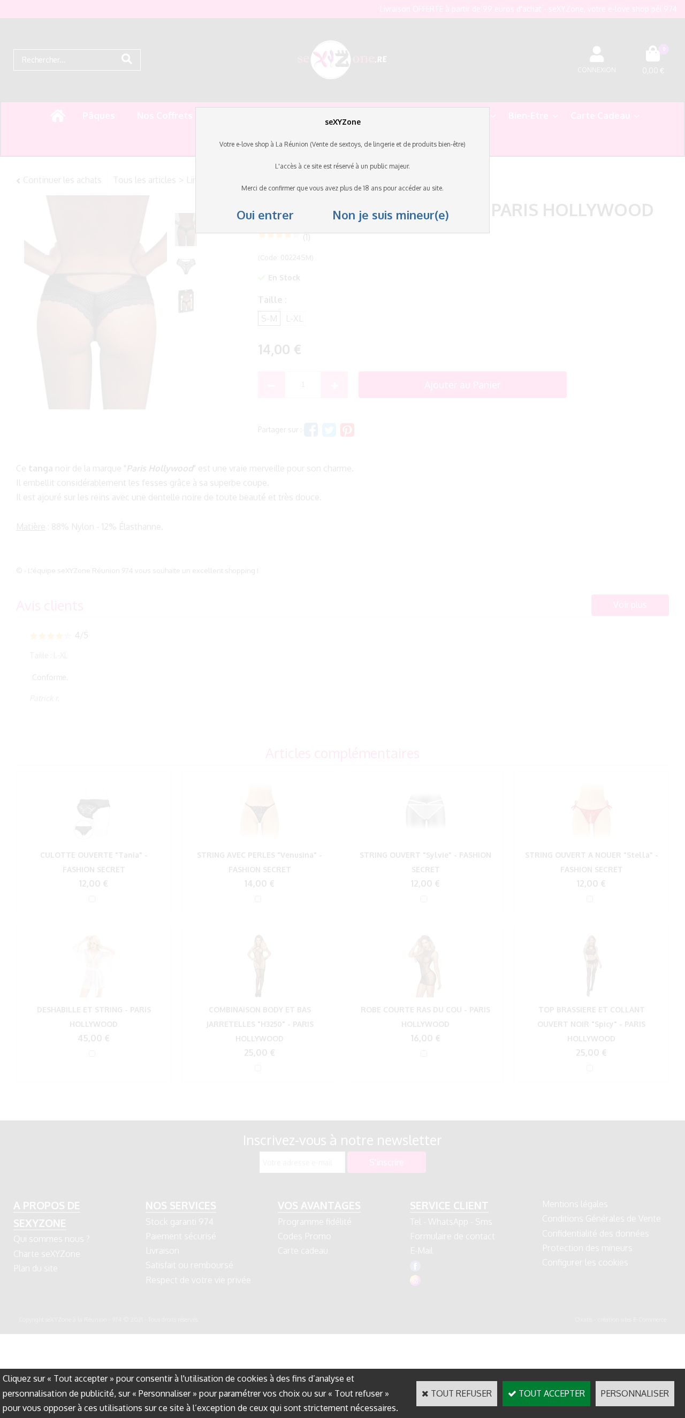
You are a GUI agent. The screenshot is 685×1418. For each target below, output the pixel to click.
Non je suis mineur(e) (373, 214)
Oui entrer (267, 214)
